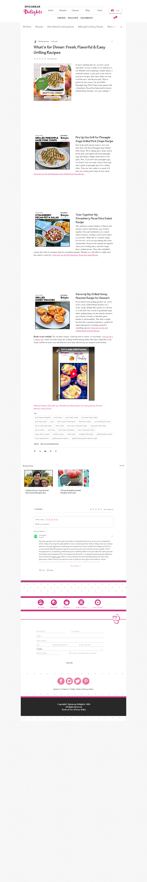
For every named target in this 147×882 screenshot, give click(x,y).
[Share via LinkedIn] (45, 451)
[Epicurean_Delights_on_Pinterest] (86, 681)
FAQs (73, 689)
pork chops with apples (66, 430)
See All (122, 465)
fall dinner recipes (85, 421)
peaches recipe (58, 434)
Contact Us (66, 689)
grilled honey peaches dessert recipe (84, 438)
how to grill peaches (42, 438)
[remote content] (73, 116)
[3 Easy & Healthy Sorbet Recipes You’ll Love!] (73, 478)
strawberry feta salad (86, 434)
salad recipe (71, 434)
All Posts (27, 26)
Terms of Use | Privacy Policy (74, 709)
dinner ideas (60, 426)
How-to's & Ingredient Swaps (50, 444)
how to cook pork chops (86, 430)
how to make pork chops (43, 426)
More (110, 26)
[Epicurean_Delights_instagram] (69, 681)
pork (52, 421)
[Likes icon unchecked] (40, 570)
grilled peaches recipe (104, 434)
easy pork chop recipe (98, 426)
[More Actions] (112, 536)
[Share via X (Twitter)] (40, 451)
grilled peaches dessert (60, 438)
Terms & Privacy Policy (85, 689)
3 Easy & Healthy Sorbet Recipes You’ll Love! (71, 492)
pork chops (58, 417)
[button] (115, 17)
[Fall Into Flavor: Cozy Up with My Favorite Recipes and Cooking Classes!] (38, 478)
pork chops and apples (43, 417)
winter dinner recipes (42, 434)
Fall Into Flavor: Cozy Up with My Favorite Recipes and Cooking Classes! (37, 492)
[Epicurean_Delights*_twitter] (77, 681)
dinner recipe (39, 430)
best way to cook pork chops (77, 426)
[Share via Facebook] (35, 451)
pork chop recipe (41, 421)
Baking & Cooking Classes (90, 26)
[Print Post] (56, 451)
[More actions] (112, 41)
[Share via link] (51, 451)
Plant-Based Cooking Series (60, 26)
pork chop (51, 430)
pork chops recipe (72, 417)
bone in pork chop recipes (66, 421)
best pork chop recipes (89, 417)
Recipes (39, 26)
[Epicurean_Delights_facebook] (61, 681)
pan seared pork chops (102, 421)
